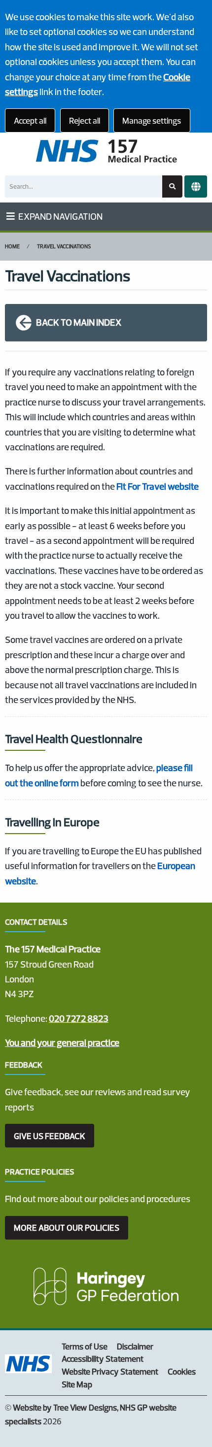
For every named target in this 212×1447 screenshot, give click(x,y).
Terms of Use (84, 1346)
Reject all (84, 120)
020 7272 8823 (78, 1018)
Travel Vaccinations (64, 246)
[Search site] (172, 186)
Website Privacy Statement (110, 1371)
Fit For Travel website (157, 486)
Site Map (77, 1384)
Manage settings (151, 120)
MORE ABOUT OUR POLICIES (66, 1227)
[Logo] (106, 151)
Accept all (30, 120)
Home (12, 246)
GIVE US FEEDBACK (49, 1136)
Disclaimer (135, 1346)
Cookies (182, 1371)
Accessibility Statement (102, 1358)
